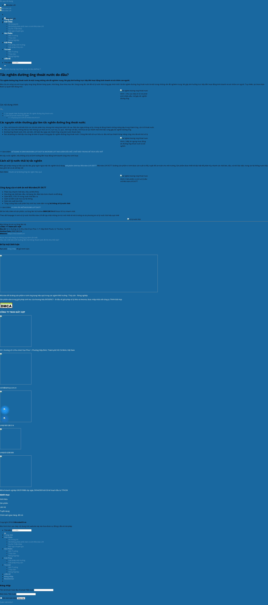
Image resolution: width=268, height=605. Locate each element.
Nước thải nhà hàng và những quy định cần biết (18, 237)
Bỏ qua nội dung (6, 1)
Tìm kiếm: (8, 62)
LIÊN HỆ (7, 58)
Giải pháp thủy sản (15, 47)
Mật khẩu (8, 594)
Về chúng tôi (13, 24)
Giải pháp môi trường (16, 45)
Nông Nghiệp (13, 40)
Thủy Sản (12, 38)
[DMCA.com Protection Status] (6, 307)
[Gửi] (5, 65)
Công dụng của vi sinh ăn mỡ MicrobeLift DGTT (25, 118)
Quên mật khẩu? (6, 602)
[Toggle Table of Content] (1, 109)
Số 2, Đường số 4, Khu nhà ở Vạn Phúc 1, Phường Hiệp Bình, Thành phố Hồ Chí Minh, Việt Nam (37, 350)
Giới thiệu (4, 499)
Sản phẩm (4, 503)
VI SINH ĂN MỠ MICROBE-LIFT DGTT (25, 207)
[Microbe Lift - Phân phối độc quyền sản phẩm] (5, 9)
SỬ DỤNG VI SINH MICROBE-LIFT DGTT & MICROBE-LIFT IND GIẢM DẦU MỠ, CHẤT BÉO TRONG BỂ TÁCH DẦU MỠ (57, 152)
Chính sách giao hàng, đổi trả (11, 515)
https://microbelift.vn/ (16, 233)
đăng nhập (11, 249)
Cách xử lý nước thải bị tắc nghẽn (17, 116)
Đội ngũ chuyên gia (16, 31)
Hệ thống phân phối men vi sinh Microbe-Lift (26, 26)
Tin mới (7, 49)
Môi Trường (13, 35)
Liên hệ (3, 507)
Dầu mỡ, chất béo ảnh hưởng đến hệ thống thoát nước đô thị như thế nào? (29, 240)
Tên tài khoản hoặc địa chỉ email (17, 590)
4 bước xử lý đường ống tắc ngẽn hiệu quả (25, 172)
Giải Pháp (8, 42)
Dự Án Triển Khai (15, 28)
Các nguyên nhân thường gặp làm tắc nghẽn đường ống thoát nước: (29, 113)
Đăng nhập (21, 598)
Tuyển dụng (5, 511)
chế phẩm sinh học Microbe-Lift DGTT (81, 165)
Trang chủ (8, 19)
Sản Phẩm (8, 33)
